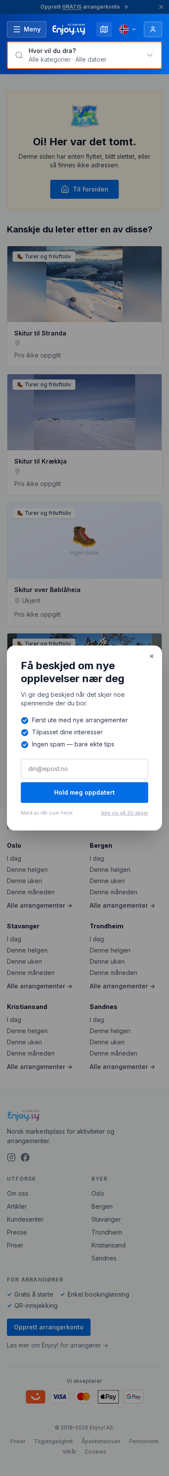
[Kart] (104, 29)
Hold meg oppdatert (84, 792)
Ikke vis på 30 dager (124, 813)
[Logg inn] (153, 29)
